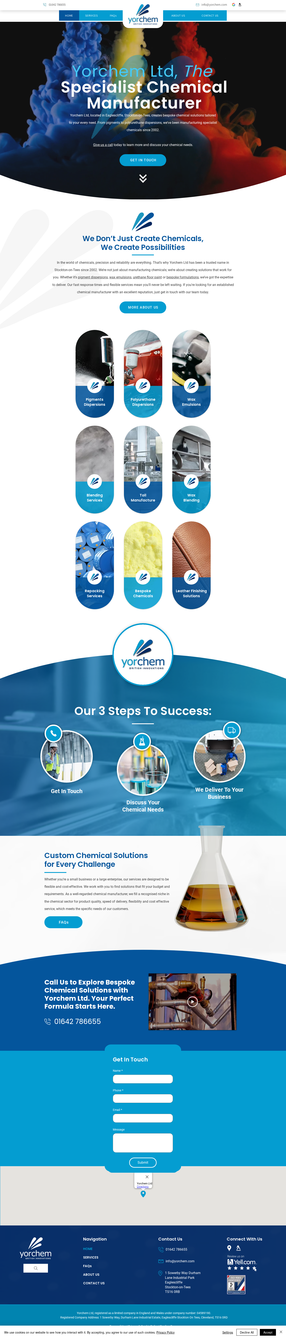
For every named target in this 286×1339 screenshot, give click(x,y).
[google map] (229, 1248)
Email (117, 1110)
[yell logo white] (238, 1248)
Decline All (247, 1332)
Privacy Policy (165, 1332)
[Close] (280, 1332)
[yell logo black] (240, 5)
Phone (118, 1090)
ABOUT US (91, 1274)
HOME (88, 1249)
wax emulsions (120, 277)
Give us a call (103, 145)
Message (119, 1129)
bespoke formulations (182, 277)
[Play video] (192, 1001)
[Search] (35, 1268)
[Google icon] (234, 5)
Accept (267, 1332)
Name (118, 1070)
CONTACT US (94, 1283)
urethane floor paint (147, 277)
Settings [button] (227, 1332)
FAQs (87, 1266)
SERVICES (90, 1257)
